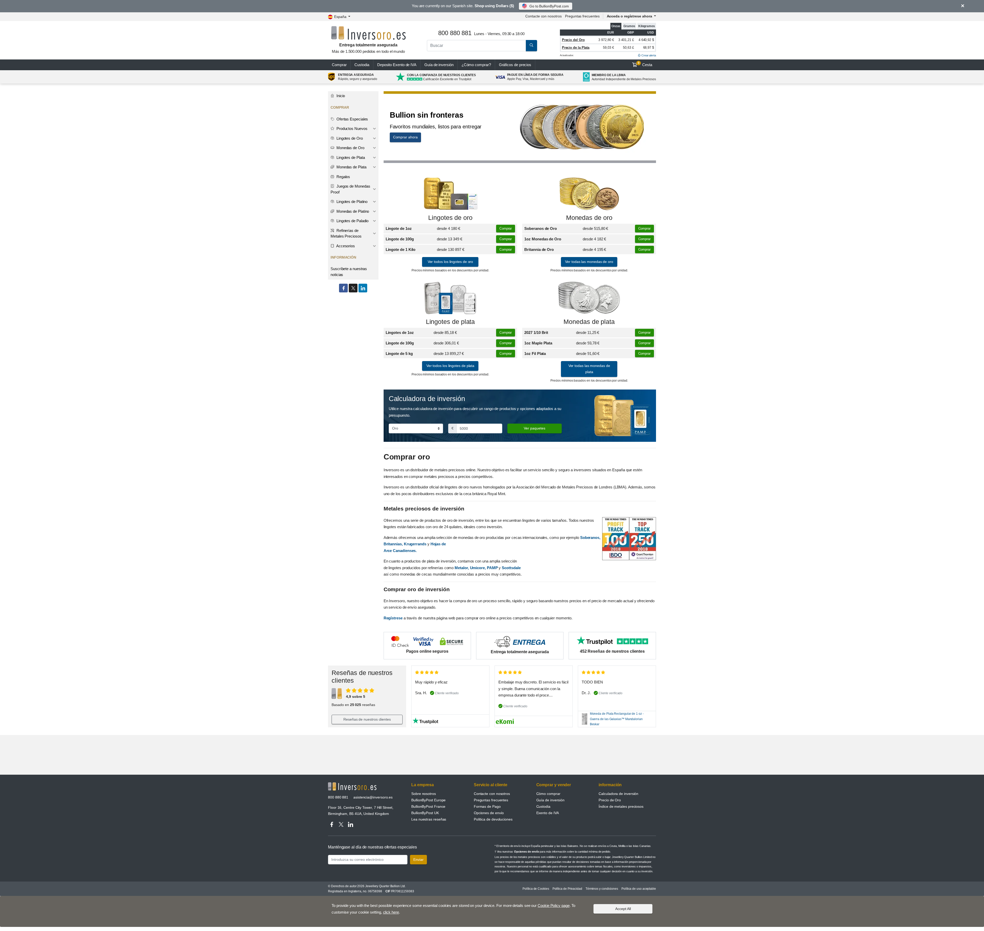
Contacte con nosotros (492, 794)
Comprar (339, 65)
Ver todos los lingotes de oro (450, 262)
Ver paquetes (534, 428)
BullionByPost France (428, 806)
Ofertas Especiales (351, 119)
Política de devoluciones (493, 819)
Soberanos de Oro (540, 228)
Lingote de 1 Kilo (401, 249)
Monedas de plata (589, 321)
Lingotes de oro (450, 217)
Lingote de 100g (400, 239)
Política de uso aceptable (638, 889)
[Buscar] (531, 45)
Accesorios (345, 246)
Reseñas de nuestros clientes (367, 719)
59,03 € (608, 47)
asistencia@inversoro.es (373, 797)
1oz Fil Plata (535, 353)
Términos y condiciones (602, 889)
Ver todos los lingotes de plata (450, 366)
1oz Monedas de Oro (542, 239)
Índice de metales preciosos (621, 806)
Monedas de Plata (350, 167)
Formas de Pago (487, 806)
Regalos (342, 177)
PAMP (492, 568)
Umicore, (478, 568)
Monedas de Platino (352, 211)
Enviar (418, 859)
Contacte (543, 16)
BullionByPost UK (425, 813)
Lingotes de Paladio (351, 221)
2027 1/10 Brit (536, 332)
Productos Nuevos (351, 128)
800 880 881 (338, 797)
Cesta (645, 64)
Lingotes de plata (450, 321)
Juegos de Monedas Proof (350, 189)
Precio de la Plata (576, 47)
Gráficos (515, 65)
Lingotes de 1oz (400, 332)
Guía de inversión (439, 65)
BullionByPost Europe (428, 800)
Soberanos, (590, 537)
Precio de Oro (610, 800)
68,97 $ (648, 47)
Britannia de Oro (539, 249)
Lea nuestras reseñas (428, 819)
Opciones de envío (489, 813)
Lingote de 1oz (399, 228)
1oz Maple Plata (538, 343)
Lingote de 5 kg (399, 353)
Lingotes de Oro (349, 138)
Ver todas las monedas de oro (589, 262)
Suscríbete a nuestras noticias (349, 272)
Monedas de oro (589, 217)
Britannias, (393, 544)
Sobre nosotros (423, 794)
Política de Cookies (535, 889)
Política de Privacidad (567, 889)
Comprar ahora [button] (405, 137)
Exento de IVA (396, 65)
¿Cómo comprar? (476, 65)
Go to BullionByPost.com (549, 6)
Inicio (340, 96)
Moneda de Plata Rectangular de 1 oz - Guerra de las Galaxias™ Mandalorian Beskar (617, 719)
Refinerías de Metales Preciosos (346, 233)
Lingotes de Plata (350, 157)
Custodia (361, 65)
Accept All (623, 909)
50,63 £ (628, 47)
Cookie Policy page (554, 905)
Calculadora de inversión (618, 794)
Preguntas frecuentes (582, 16)
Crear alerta (648, 55)
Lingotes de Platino (351, 201)
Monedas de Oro (349, 148)
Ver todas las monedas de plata (589, 369)
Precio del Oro (573, 40)
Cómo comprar (548, 794)
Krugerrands (415, 544)
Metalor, (462, 568)
